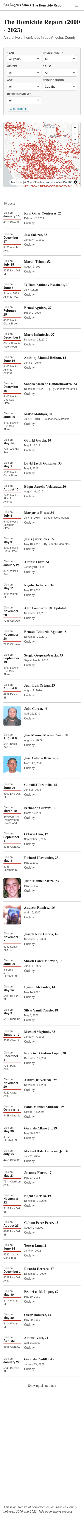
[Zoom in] (75, 127)
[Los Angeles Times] (17, 5)
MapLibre (16, 182)
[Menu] (77, 5)
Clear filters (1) (18, 108)
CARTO (67, 182)
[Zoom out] (75, 134)
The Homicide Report (48, 5)
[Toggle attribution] (75, 182)
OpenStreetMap (36, 182)
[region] (42, 154)
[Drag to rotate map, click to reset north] (75, 140)
